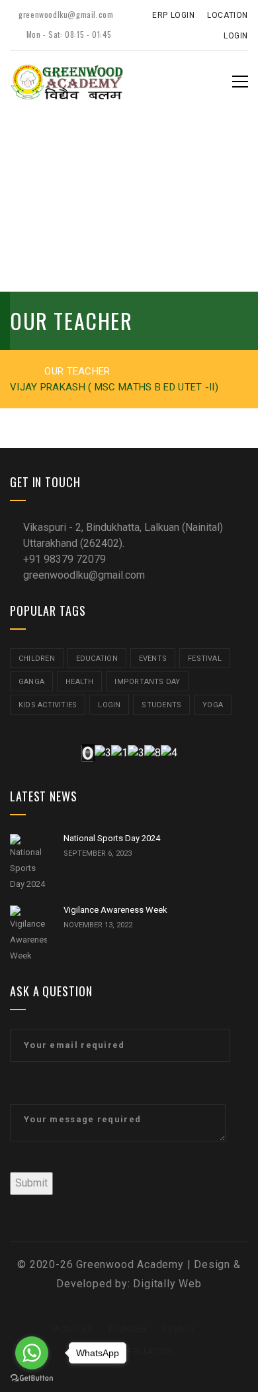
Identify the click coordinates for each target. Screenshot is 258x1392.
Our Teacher (77, 371)
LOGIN (109, 705)
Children (37, 658)
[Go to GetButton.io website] (32, 1378)
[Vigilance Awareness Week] (28, 934)
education (97, 658)
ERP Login (173, 15)
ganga (31, 681)
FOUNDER (127, 1329)
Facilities (72, 1329)
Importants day (147, 681)
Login (236, 35)
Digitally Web (167, 1283)
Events (153, 658)
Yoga (212, 705)
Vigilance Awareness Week (115, 910)
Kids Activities (48, 705)
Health (79, 681)
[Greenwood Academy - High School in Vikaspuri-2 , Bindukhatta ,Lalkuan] (66, 81)
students (161, 705)
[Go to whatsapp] (31, 1352)
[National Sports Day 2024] (28, 863)
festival (205, 658)
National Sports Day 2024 (112, 838)
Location (227, 15)
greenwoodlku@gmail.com (65, 14)
